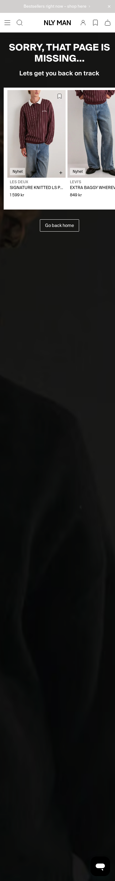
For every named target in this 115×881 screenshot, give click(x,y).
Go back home (59, 225)
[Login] (83, 22)
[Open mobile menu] (7, 22)
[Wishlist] (95, 22)
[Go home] (57, 22)
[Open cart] (107, 22)
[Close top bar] (109, 6)
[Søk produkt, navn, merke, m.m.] (19, 23)
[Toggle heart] (59, 96)
